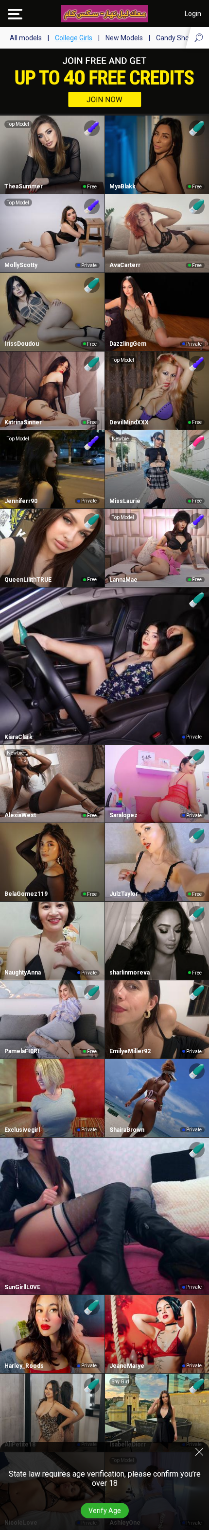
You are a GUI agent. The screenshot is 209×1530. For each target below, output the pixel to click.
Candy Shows (177, 38)
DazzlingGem (127, 343)
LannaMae (123, 579)
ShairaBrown (126, 1129)
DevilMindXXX (129, 422)
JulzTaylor (123, 894)
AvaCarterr (124, 265)
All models (26, 38)
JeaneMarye (126, 1365)
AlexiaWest (20, 815)
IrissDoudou (21, 343)
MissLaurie (124, 501)
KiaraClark (18, 737)
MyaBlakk (122, 186)
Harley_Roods (24, 1365)
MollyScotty (20, 265)
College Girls (73, 38)
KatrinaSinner (23, 422)
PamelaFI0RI (21, 1051)
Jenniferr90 (20, 501)
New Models (124, 38)
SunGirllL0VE (22, 1287)
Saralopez (123, 815)
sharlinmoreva (129, 972)
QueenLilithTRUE (28, 579)
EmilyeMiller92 (130, 1051)
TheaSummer (23, 186)
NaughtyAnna (22, 972)
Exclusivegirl (22, 1129)
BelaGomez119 (26, 894)
